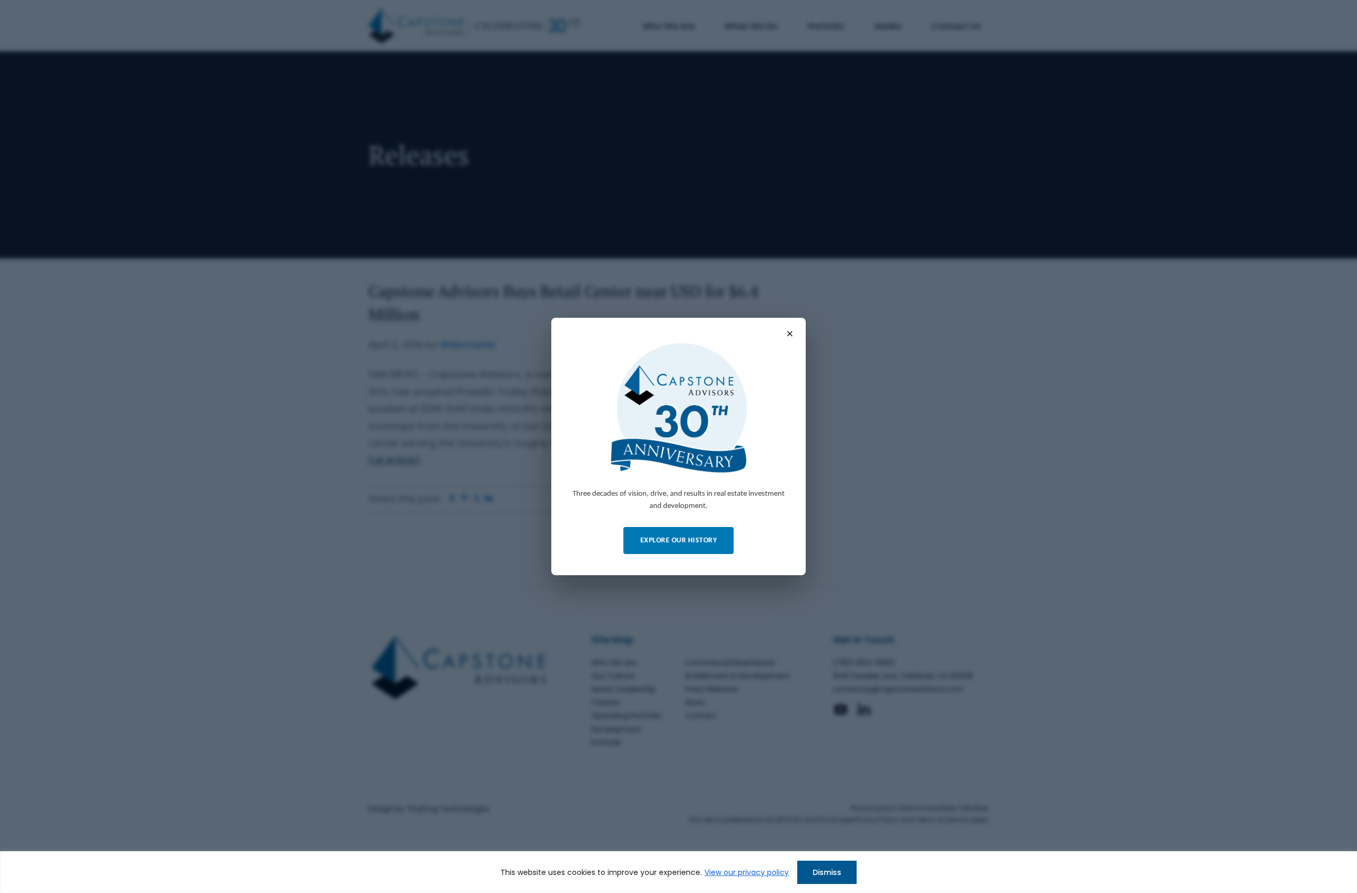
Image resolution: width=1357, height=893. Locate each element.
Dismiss (827, 872)
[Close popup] (789, 333)
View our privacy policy (746, 872)
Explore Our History (678, 540)
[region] (678, 872)
